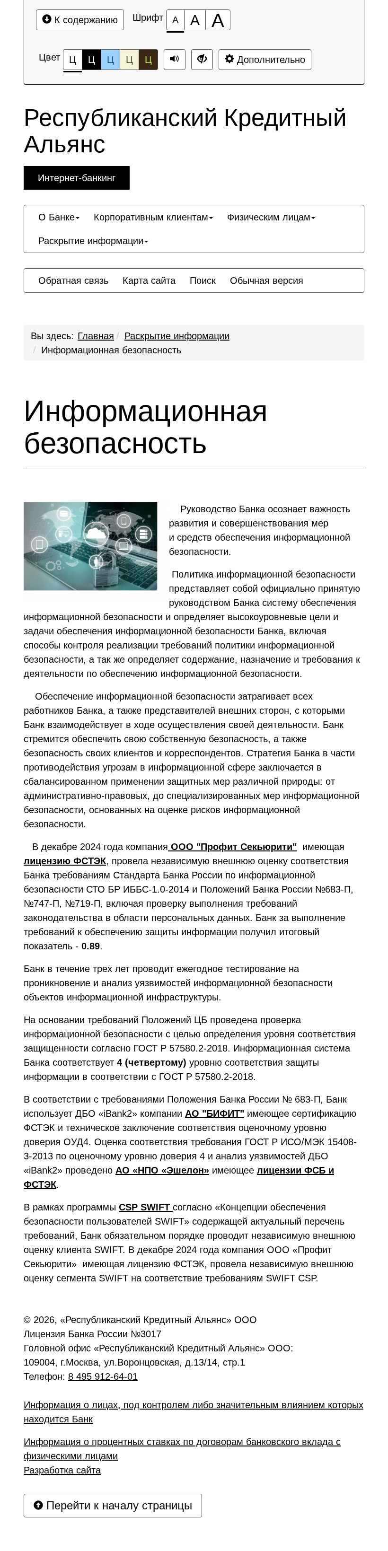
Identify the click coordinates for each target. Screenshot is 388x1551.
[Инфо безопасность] (96, 551)
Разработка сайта (62, 1470)
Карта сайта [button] (149, 280)
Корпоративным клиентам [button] (151, 217)
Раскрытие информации (176, 336)
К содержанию (85, 20)
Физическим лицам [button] (268, 217)
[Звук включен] (174, 59)
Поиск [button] (203, 280)
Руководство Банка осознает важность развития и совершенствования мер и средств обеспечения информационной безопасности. (259, 530)
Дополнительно (269, 59)
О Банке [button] (56, 217)
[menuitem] (59, 217)
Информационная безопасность (111, 350)
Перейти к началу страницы (117, 1505)
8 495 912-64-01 (103, 1376)
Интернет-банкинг (76, 178)
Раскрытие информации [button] (90, 241)
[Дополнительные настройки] (202, 59)
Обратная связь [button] (73, 280)
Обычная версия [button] (266, 280)
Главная (96, 336)
